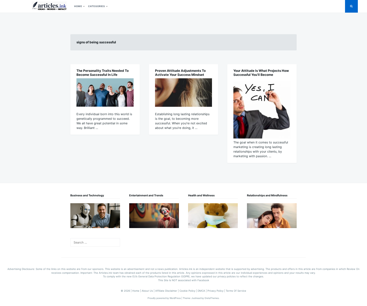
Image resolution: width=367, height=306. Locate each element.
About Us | (148, 290)
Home (78, 6)
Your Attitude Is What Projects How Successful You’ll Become (261, 73)
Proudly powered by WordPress (164, 298)
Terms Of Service (236, 290)
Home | (137, 290)
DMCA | (202, 290)
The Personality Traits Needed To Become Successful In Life (102, 73)
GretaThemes (212, 298)
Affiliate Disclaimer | (167, 290)
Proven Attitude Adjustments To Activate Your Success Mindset (180, 73)
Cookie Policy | (188, 290)
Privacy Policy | (216, 290)
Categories (96, 6)
